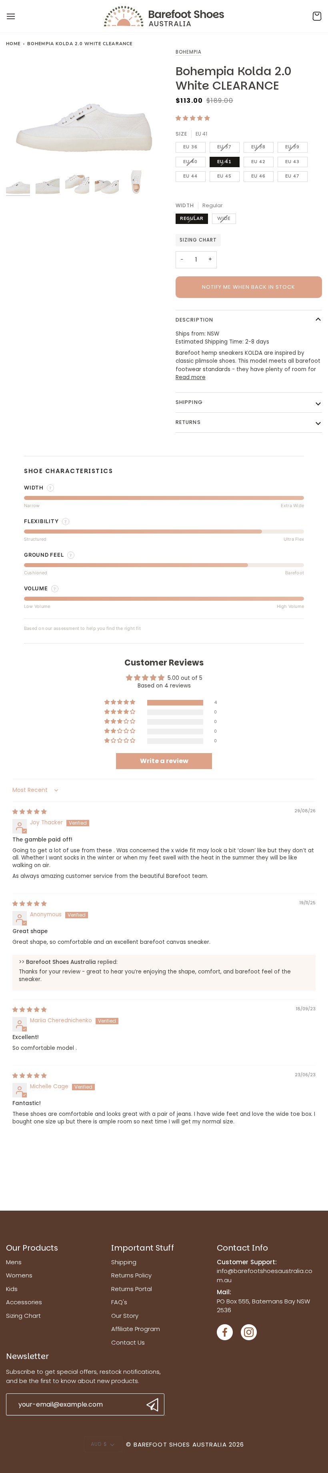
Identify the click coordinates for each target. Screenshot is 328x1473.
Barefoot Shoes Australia (180, 1444)
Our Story (124, 1315)
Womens (19, 1275)
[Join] (151, 1405)
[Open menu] (18, 16)
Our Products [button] (32, 1247)
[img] (29, 811)
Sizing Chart (198, 240)
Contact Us (128, 1342)
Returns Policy (131, 1275)
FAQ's (119, 1302)
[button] (193, 118)
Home (13, 44)
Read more (191, 377)
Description (194, 319)
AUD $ (99, 1444)
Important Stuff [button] (142, 1247)
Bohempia (189, 52)
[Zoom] (85, 107)
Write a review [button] (164, 760)
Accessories (24, 1302)
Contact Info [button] (242, 1247)
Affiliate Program (135, 1329)
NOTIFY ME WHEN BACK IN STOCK (248, 287)
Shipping (189, 402)
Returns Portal (131, 1289)
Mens (14, 1262)
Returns (188, 422)
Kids (12, 1289)
